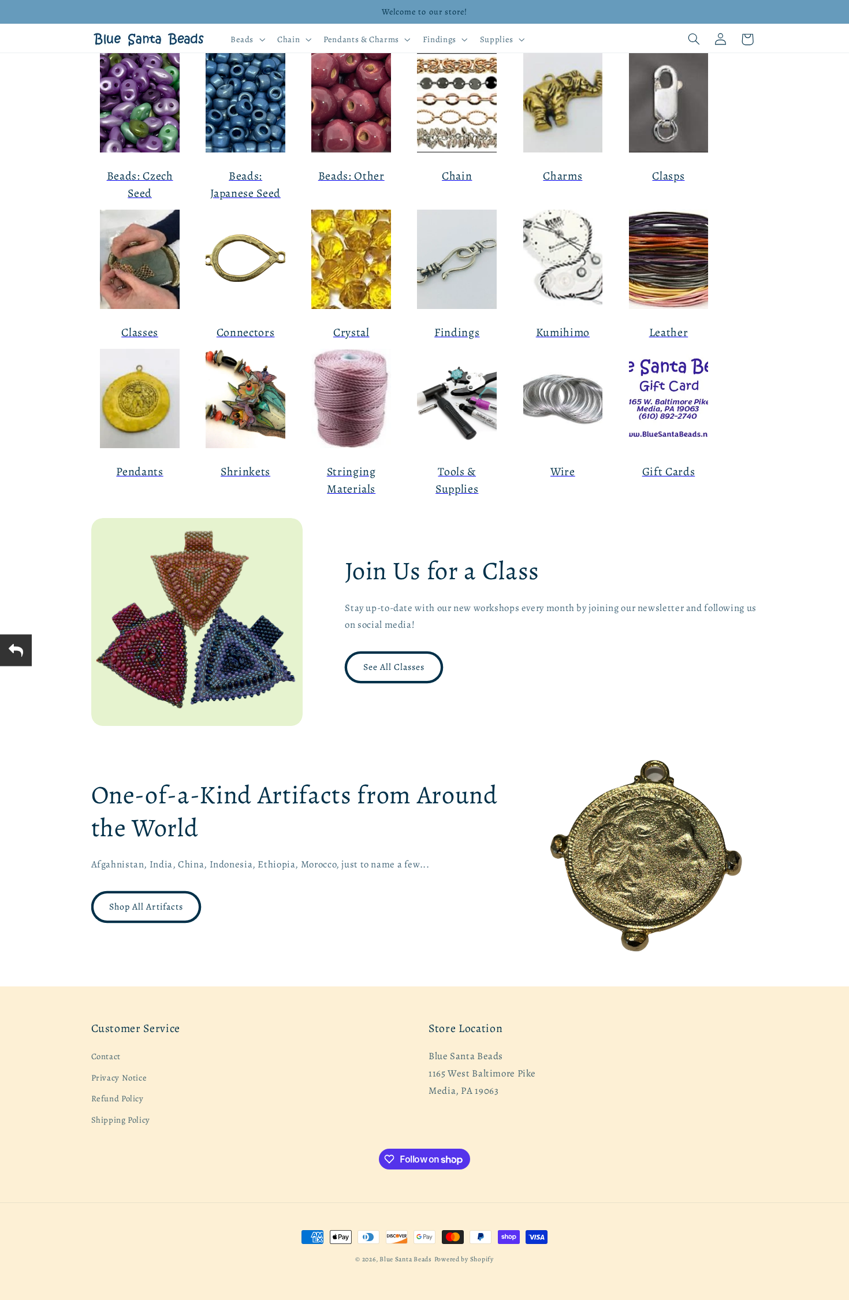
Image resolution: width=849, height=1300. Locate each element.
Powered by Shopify (464, 1259)
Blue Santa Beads (405, 1259)
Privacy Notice (119, 1077)
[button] (246, 39)
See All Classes (394, 667)
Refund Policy (117, 1098)
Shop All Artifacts (146, 906)
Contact (106, 1057)
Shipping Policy (120, 1120)
